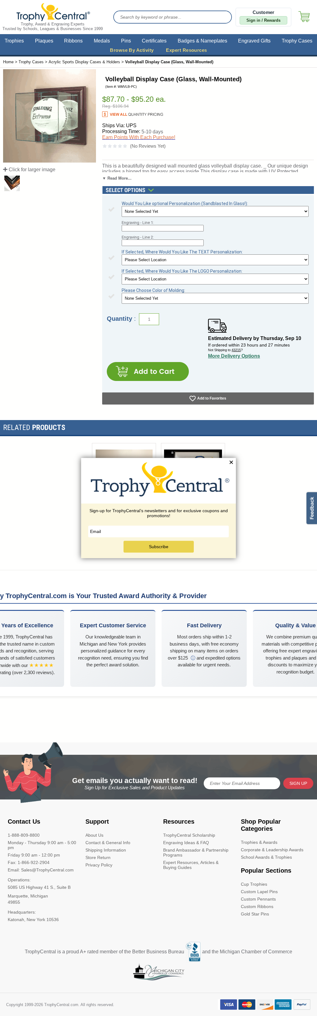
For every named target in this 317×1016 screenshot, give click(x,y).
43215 (236, 350)
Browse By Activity (132, 50)
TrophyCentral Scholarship (189, 835)
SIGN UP (298, 783)
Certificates (154, 40)
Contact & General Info (107, 842)
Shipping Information (105, 850)
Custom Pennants (258, 899)
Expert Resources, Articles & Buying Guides (191, 865)
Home (8, 62)
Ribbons (73, 40)
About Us (94, 835)
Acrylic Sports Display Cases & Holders (84, 62)
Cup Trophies (254, 884)
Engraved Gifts (254, 40)
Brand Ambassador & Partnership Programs (195, 852)
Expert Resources (186, 50)
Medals (102, 40)
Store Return (98, 857)
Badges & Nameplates (202, 40)
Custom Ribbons (257, 906)
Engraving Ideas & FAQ (186, 842)
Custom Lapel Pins (259, 891)
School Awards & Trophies (266, 857)
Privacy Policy (98, 864)
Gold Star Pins (255, 913)
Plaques (44, 40)
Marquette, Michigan (28, 895)
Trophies (14, 40)
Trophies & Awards (259, 842)
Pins (126, 40)
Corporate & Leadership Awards (272, 849)
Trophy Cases (297, 40)
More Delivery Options (234, 356)
